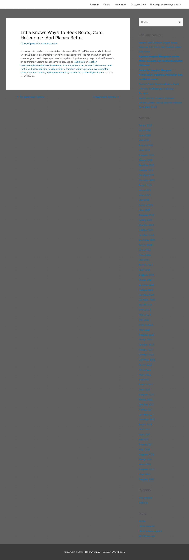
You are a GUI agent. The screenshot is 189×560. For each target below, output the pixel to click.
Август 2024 (145, 245)
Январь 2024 (146, 279)
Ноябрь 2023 (146, 289)
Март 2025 (144, 210)
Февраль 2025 (146, 215)
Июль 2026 (145, 130)
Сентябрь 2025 (147, 180)
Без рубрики (28, 43)
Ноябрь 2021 (145, 409)
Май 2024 (144, 259)
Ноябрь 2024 (146, 230)
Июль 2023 (145, 309)
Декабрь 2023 (146, 284)
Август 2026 (145, 125)
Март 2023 (144, 329)
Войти (142, 521)
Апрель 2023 (146, 324)
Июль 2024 (145, 250)
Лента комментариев (150, 531)
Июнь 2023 (145, 314)
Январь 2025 (145, 220)
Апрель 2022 (146, 384)
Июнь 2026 (145, 135)
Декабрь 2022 (146, 344)
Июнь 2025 (145, 195)
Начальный (120, 4)
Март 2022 (144, 389)
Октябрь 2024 (146, 235)
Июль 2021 (144, 429)
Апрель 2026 (146, 145)
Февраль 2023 (146, 334)
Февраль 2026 (146, 155)
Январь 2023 (146, 339)
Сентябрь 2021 (147, 419)
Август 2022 (145, 364)
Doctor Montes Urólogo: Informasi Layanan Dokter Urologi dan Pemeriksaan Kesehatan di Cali (160, 102)
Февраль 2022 (146, 394)
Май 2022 (144, 379)
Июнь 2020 (145, 464)
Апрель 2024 (146, 264)
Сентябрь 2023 (147, 299)
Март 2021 (144, 449)
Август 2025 (145, 185)
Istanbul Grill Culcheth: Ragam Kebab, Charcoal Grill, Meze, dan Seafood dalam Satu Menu (160, 47)
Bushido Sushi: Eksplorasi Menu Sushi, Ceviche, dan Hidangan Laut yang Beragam (159, 88)
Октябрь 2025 (146, 175)
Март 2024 (144, 269)
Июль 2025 (145, 190)
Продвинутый (138, 4)
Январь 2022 (145, 399)
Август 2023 (145, 304)
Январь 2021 (145, 459)
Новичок (143, 502)
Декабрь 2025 (146, 165)
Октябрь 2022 (146, 354)
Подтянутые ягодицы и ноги (165, 4)
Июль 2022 (145, 369)
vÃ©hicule (79, 61)
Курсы (106, 4)
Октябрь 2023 (146, 294)
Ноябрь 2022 (146, 349)
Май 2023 (144, 319)
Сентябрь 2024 (147, 239)
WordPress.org (146, 536)
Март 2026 (144, 150)
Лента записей (147, 526)
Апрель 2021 (145, 444)
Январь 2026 (145, 160)
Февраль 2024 (146, 274)
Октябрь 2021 (146, 414)
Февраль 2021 (146, 454)
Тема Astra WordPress (113, 552)
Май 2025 (144, 200)
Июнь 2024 (145, 255)
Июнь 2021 (144, 434)
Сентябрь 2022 (147, 359)
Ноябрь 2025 (146, 170)
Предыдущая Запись (30, 96)
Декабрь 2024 (146, 225)
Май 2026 (144, 140)
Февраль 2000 (146, 479)
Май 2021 (144, 439)
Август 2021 (145, 424)
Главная (94, 4)
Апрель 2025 (146, 205)
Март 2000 (144, 474)
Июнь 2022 (145, 374)
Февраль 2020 (146, 469)
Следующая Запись (106, 96)
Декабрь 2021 (146, 404)
